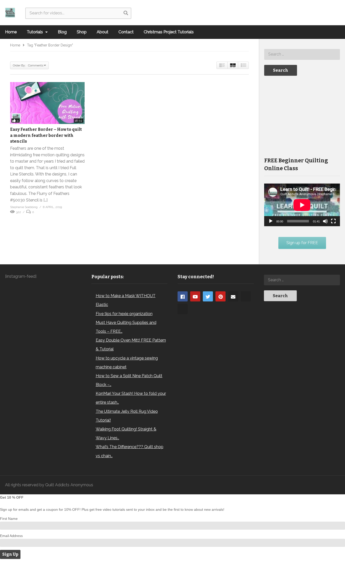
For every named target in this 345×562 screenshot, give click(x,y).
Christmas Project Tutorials (169, 32)
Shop (82, 32)
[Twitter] (208, 296)
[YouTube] (195, 296)
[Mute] (325, 221)
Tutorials (35, 32)
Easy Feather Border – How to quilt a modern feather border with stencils (46, 135)
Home (11, 32)
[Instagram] (246, 296)
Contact (126, 32)
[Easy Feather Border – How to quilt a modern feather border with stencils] (47, 103)
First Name (9, 519)
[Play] (270, 221)
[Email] (233, 296)
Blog (62, 32)
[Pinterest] (220, 296)
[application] (302, 205)
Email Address (11, 536)
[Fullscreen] (333, 221)
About (102, 32)
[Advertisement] (302, 115)
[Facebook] (183, 296)
